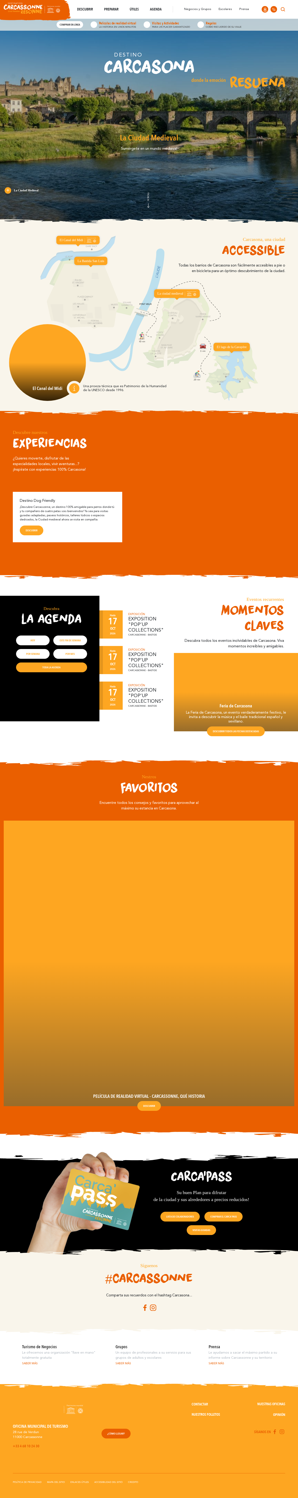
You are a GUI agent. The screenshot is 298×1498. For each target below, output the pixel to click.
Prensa (244, 9)
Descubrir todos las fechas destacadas (236, 731)
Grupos (121, 1347)
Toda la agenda (51, 667)
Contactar (200, 1404)
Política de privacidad (27, 1482)
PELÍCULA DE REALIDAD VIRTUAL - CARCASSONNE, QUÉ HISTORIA (149, 1096)
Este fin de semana (70, 640)
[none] (291, 9)
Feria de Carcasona (236, 706)
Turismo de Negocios (39, 1347)
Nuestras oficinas (271, 1404)
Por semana (33, 654)
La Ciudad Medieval (26, 190)
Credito (133, 1482)
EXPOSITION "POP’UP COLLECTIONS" (146, 625)
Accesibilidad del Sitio (108, 1482)
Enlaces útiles (79, 1482)
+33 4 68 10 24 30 (26, 1446)
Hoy (32, 640)
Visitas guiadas (201, 1230)
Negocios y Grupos (197, 9)
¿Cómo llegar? (116, 1433)
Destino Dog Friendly (37, 501)
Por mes (70, 654)
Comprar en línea (70, 25)
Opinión (279, 1414)
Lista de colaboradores (180, 1216)
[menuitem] (291, 9)
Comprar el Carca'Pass (223, 1216)
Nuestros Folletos (206, 1414)
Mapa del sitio (56, 1482)
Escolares (225, 9)
